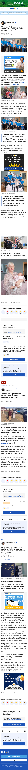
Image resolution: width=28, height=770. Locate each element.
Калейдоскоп (4, 19)
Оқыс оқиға (4, 385)
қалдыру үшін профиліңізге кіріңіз (15, 332)
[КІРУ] (26, 8)
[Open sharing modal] (18, 519)
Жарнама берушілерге (14, 760)
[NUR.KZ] (14, 9)
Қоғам (2, 539)
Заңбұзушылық (11, 385)
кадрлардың (5, 443)
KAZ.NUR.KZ (14, 84)
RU (23, 8)
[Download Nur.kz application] (14, 3)
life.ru (22, 82)
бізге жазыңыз (17, 302)
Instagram (15, 374)
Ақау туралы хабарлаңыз (14, 756)
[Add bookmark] (25, 519)
